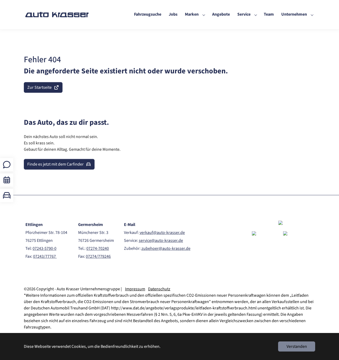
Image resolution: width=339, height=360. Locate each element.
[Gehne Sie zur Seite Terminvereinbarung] (6, 180)
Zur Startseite (39, 87)
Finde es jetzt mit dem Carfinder (55, 164)
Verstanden (297, 346)
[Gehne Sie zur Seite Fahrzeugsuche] (6, 195)
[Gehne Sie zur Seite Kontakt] (6, 164)
